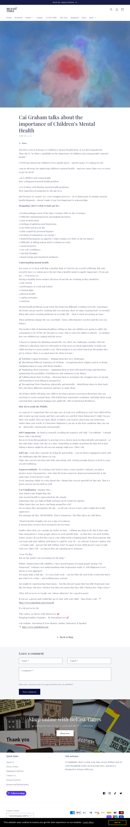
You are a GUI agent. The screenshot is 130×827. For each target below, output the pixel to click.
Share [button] (24, 143)
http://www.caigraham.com (35, 627)
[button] (29, 17)
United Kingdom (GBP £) (19, 816)
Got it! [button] (117, 822)
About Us (10, 762)
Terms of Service (13, 780)
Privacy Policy (12, 766)
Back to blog (66, 637)
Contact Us (11, 775)
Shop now (65, 733)
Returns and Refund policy (17, 784)
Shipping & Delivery (15, 771)
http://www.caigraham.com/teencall (36, 602)
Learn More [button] (88, 822)
